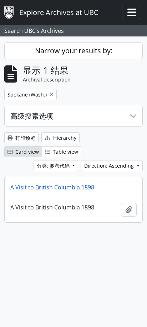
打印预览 (24, 137)
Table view (64, 151)
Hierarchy (64, 137)
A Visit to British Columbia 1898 (52, 187)
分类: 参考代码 (54, 165)
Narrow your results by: (73, 50)
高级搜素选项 (31, 116)
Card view (26, 151)
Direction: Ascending (109, 165)
